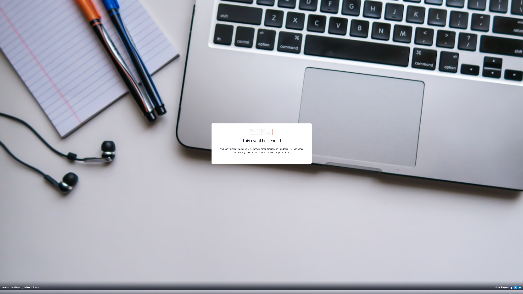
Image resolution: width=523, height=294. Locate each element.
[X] (515, 287)
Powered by (20, 287)
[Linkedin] (519, 287)
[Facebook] (511, 287)
